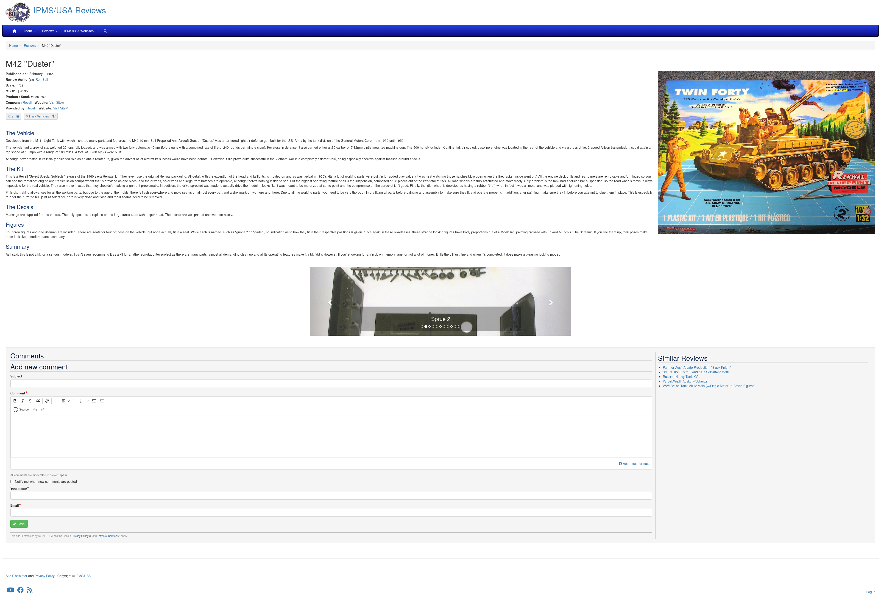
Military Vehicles (37, 116)
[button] (440, 300)
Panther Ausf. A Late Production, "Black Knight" (697, 367)
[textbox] (331, 436)
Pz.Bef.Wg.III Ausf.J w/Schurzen (686, 381)
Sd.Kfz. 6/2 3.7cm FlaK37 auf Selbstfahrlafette (696, 372)
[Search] (105, 30)
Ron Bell (42, 79)
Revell (27, 102)
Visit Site (55, 102)
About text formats (636, 463)
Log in (870, 591)
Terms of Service (107, 536)
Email (14, 505)
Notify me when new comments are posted (46, 481)
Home (13, 45)
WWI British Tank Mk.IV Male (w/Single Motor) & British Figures (708, 385)
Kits (10, 116)
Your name (18, 488)
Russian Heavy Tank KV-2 (681, 376)
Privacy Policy (80, 536)
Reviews (30, 45)
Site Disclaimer (16, 575)
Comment (17, 393)
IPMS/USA (83, 575)
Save (21, 524)
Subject (16, 376)
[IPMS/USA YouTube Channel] (10, 591)
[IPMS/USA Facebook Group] (20, 591)
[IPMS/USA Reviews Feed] (30, 591)
